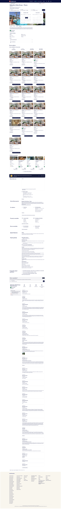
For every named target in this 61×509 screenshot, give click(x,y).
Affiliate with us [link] (33, 477)
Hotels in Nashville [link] (11, 483)
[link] (43, 3)
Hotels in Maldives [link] (18, 480)
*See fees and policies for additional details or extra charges (28, 215)
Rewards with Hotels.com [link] (48, 480)
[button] (23, 16)
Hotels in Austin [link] (11, 491)
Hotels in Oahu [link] (18, 488)
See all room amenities (24, 229)
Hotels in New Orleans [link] (11, 481)
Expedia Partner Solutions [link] (34, 478)
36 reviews (11, 288)
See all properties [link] (13, 3)
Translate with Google (24, 292)
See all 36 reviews (12, 31)
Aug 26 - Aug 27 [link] (13, 49)
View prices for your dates (16, 67)
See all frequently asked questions (26, 274)
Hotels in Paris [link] (10, 488)
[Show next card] (44, 163)
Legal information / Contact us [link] (42, 480)
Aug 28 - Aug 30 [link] (32, 49)
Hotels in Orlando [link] (11, 480)
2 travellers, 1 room (35, 10)
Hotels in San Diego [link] (11, 482)
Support (44, 1)
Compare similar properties (27, 171)
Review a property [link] (26, 480)
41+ (43, 24)
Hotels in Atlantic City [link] (11, 496)
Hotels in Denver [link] (11, 489)
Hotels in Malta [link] (18, 482)
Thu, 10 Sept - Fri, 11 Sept (25, 10)
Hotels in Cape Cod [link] (19, 489)
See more (23, 212)
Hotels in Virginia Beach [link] (11, 499)
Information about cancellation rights (26, 204)
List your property (39, 1)
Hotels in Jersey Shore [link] (19, 483)
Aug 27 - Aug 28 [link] (23, 49)
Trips (46, 1)
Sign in (51, 1)
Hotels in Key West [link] (11, 497)
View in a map (23, 189)
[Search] (44, 281)
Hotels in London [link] (11, 498)
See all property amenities (25, 223)
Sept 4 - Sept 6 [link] (41, 49)
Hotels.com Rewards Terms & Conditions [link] (42, 483)
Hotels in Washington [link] (11, 490)
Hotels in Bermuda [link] (18, 481)
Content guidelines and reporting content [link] (41, 481)
